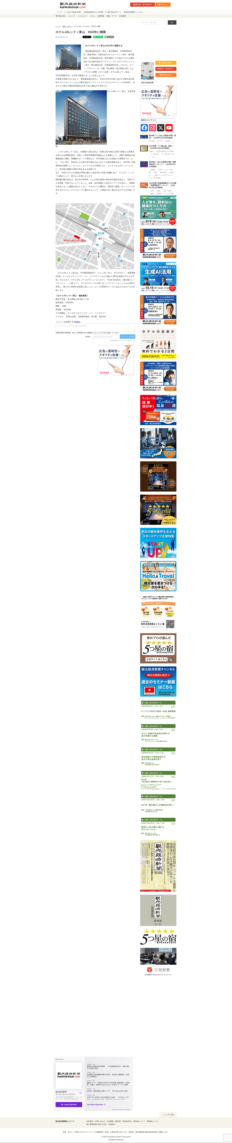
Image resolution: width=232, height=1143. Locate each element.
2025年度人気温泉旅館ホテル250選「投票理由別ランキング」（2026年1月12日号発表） (162, 185)
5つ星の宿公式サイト (113, 12)
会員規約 (111, 1124)
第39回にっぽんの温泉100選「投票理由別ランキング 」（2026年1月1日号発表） (162, 164)
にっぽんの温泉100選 (72, 12)
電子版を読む (61, 16)
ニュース (71, 16)
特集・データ (112, 16)
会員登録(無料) (166, 63)
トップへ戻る (168, 1115)
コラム (92, 16)
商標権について (153, 1121)
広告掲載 (110, 1121)
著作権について (139, 1121)
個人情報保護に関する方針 (96, 1124)
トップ (59, 12)
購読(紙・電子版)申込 (143, 4)
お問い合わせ (100, 1121)
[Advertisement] (75, 360)
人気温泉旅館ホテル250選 (93, 12)
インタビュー (82, 16)
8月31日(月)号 (147, 83)
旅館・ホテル (67, 26)
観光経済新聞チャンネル (133, 12)
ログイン (164, 4)
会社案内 (122, 16)
